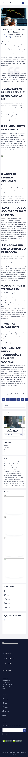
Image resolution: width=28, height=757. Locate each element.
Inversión (15, 475)
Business (10, 36)
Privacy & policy (6, 680)
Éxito (23, 485)
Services (20, 36)
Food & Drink (7, 449)
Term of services (6, 682)
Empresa (8, 394)
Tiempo (16, 483)
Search (23, 405)
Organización (17, 479)
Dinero (14, 463)
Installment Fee (6, 686)
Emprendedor (7, 465)
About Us (4, 676)
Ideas (5, 475)
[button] (5, 425)
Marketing (11, 477)
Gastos (16, 473)
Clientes (19, 461)
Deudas (11, 463)
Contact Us (5, 678)
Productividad (7, 481)
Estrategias (6, 471)
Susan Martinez (8, 434)
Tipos (20, 483)
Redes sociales (14, 481)
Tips (24, 394)
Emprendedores (15, 465)
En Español (15, 36)
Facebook (7, 591)
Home (3, 673)
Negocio (6, 479)
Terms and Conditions (16, 733)
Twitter (7, 595)
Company (6, 463)
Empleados (19, 463)
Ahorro (5, 461)
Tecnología (11, 483)
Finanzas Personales (9, 473)
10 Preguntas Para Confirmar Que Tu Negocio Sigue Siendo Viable (14, 430)
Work (20, 485)
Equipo (21, 469)
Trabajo (12, 485)
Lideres (19, 475)
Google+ (9, 607)
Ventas (16, 485)
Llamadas (6, 477)
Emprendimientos (16, 467)
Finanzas (18, 471)
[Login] (23, 3)
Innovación (9, 475)
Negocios (19, 394)
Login (3, 688)
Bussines (15, 461)
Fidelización (13, 471)
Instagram (8, 599)
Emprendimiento (8, 467)
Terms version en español (8, 684)
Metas (16, 477)
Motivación (20, 477)
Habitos (20, 473)
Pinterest (8, 603)
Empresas (11, 469)
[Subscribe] (24, 730)
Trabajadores (7, 485)
